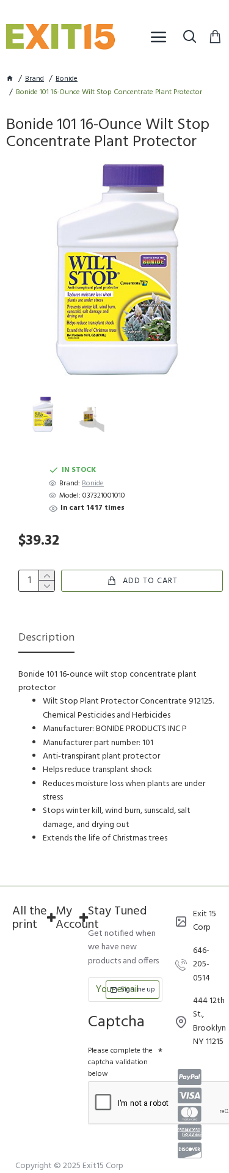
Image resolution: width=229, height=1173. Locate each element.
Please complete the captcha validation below (120, 1062)
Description (46, 639)
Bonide (67, 79)
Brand (34, 79)
